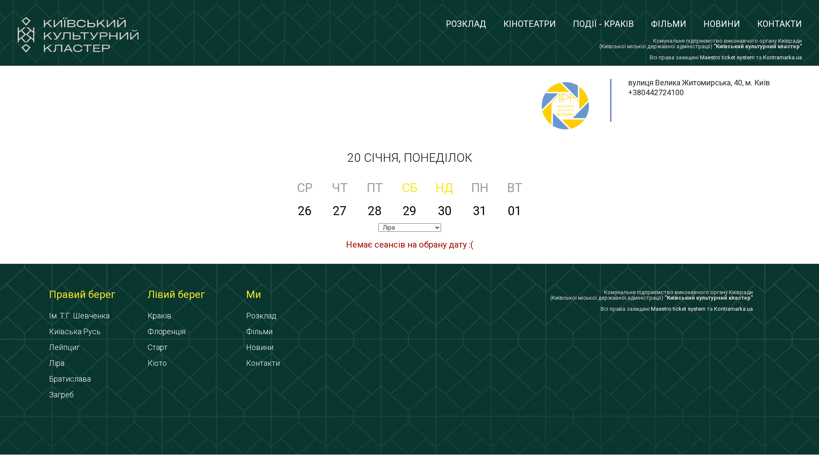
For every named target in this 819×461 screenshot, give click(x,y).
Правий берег (82, 295)
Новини (721, 24)
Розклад (466, 24)
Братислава (70, 378)
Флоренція (167, 331)
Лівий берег (176, 295)
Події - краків (603, 24)
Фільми (668, 24)
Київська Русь (75, 331)
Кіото (157, 363)
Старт (158, 347)
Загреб (61, 394)
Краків (159, 315)
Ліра (56, 363)
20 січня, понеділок (409, 158)
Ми (253, 295)
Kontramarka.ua (782, 57)
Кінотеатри (529, 24)
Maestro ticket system (727, 57)
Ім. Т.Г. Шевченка (79, 315)
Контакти (779, 24)
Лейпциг (64, 347)
